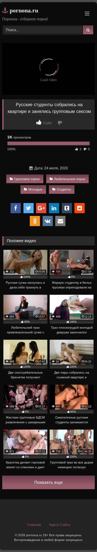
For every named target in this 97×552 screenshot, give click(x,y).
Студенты (64, 189)
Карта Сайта (59, 525)
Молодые (35, 189)
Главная (34, 525)
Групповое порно (27, 179)
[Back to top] (83, 538)
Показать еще (48, 482)
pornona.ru (23, 10)
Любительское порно (69, 179)
